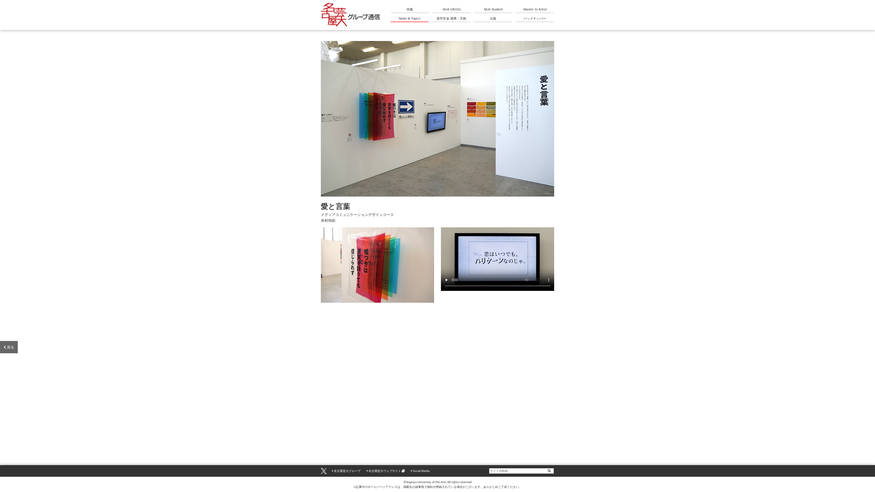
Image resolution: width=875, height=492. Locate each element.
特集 (410, 9)
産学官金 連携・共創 (451, 18)
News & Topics (409, 18)
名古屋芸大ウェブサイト (384, 471)
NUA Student (493, 9)
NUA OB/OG (452, 9)
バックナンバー (535, 18)
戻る (10, 347)
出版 (493, 18)
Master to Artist (535, 9)
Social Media (421, 471)
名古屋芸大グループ (347, 471)
